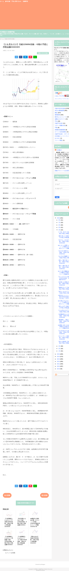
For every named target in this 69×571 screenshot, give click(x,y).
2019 (58, 368)
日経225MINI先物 (43, 53)
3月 (59, 346)
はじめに (57, 138)
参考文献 (7, 1)
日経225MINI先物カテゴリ (25, 503)
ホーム (2, 1)
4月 (59, 230)
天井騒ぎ (59, 150)
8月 (59, 220)
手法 (56, 121)
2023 (58, 359)
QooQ (43, 570)
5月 (59, 227)
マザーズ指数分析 (60, 125)
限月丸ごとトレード (60, 117)
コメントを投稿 (10, 553)
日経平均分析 (59, 123)
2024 (58, 356)
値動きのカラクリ (60, 119)
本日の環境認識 (59, 110)
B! (25, 57)
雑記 (56, 112)
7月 (59, 222)
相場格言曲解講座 (60, 129)
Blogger (43, 564)
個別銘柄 (57, 114)
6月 (59, 225)
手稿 (56, 127)
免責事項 (25, 1)
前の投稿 (44, 495)
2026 (58, 218)
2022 (58, 361)
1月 (59, 351)
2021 (58, 364)
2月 (59, 348)
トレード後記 (59, 140)
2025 (58, 354)
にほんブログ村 (59, 96)
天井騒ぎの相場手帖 (7, 32)
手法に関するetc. (16, 1)
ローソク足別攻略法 (60, 132)
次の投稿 (7, 495)
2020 (58, 366)
